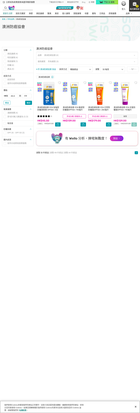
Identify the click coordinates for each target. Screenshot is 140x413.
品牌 (128, 13)
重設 (7, 103)
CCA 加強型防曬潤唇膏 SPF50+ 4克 (48, 108)
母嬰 (86, 13)
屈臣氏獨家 (20, 13)
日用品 (102, 13)
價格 (5, 90)
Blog (83, 2)
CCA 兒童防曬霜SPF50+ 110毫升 (124, 108)
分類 (5, 50)
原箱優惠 (112, 13)
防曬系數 (7, 129)
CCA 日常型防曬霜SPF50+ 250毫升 (99, 108)
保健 (31, 13)
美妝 (57, 13)
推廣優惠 (7, 109)
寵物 (94, 13)
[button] (134, 5)
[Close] (52, 77)
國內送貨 (7, 140)
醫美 (49, 13)
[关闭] (136, 407)
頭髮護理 (77, 13)
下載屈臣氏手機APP (56, 2)
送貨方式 (7, 76)
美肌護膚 (40, 13)
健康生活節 (7, 13)
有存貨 (10, 123)
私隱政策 (22, 410)
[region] (70, 407)
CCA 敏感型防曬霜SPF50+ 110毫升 (73, 108)
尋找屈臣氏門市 (73, 2)
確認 (28, 103)
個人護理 (66, 13)
